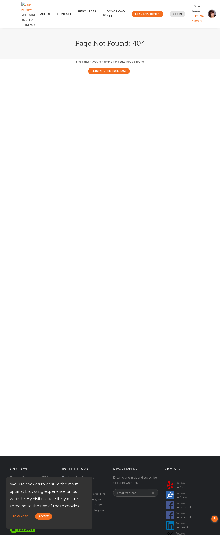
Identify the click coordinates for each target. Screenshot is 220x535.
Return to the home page (109, 71)
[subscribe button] (153, 493)
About (45, 14)
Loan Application (147, 14)
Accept (44, 516)
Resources (87, 14)
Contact (64, 14)
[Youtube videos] (214, 519)
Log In (177, 14)
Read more (20, 516)
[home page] (29, 6)
